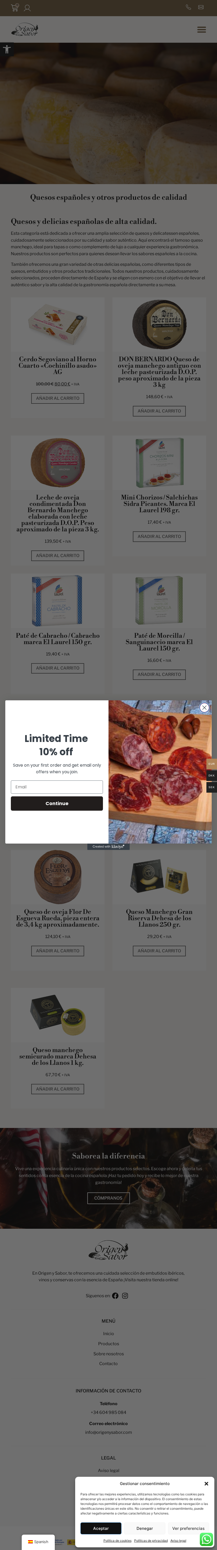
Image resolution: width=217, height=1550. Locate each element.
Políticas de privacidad (151, 1541)
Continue (57, 803)
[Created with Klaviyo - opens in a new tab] (108, 847)
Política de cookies (117, 1541)
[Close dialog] (204, 707)
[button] (206, 1483)
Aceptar (101, 1528)
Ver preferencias (188, 1528)
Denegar (145, 1528)
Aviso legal (178, 1541)
